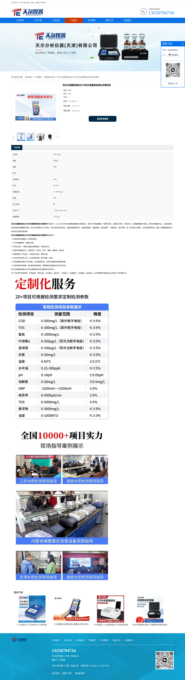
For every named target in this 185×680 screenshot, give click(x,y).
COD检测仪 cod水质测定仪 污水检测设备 (110, 625)
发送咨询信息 (102, 119)
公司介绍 (38, 20)
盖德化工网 (66, 673)
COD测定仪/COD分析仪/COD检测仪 (32, 625)
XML (107, 666)
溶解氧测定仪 (49, 77)
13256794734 (161, 12)
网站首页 (29, 77)
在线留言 (127, 20)
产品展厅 (74, 20)
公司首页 (20, 20)
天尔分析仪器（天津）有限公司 (65, 666)
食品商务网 (80, 673)
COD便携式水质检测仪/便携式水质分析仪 (71, 624)
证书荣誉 (91, 20)
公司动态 (56, 20)
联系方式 (109, 20)
